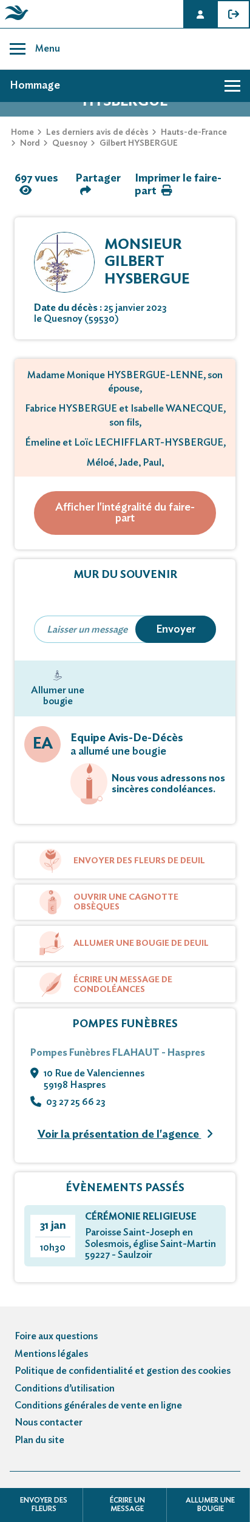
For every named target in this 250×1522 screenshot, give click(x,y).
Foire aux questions (56, 1336)
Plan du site (39, 1440)
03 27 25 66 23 (76, 1102)
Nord (30, 143)
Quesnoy (69, 143)
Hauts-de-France (194, 132)
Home (22, 132)
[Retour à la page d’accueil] (14, 20)
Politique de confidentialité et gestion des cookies (123, 1371)
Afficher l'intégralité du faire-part (125, 513)
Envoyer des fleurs (43, 1504)
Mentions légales (51, 1354)
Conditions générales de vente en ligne (98, 1405)
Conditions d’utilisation (65, 1388)
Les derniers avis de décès (97, 132)
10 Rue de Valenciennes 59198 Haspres (94, 1078)
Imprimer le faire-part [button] (178, 185)
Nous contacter (49, 1422)
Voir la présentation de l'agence (119, 1134)
